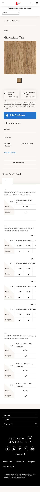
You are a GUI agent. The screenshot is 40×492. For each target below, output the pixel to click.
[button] (37, 3)
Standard (7, 181)
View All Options (13, 21)
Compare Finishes (10, 152)
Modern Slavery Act (8, 467)
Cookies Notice (7, 462)
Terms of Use (20, 462)
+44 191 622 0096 (18, 454)
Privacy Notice (32, 462)
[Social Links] (7, 449)
